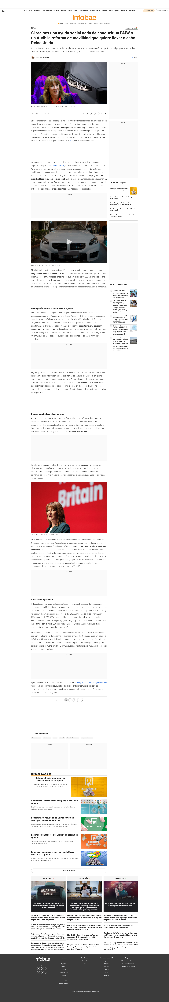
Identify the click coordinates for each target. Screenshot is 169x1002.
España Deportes (113, 11)
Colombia (56, 11)
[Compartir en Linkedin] (95, 113)
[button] (3, 11)
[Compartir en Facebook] (87, 113)
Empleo (85, 964)
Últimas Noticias (101, 11)
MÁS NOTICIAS (69, 871)
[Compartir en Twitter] (91, 113)
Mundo (92, 11)
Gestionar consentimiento (128, 966)
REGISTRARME (149, 10)
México (70, 11)
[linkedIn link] (46, 972)
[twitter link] (42, 968)
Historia (101, 23)
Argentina (37, 11)
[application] (69, 242)
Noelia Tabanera (43, 57)
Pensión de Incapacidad (70, 23)
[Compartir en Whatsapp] (83, 113)
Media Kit (106, 975)
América (64, 961)
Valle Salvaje (107, 23)
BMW (62, 738)
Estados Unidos (47, 11)
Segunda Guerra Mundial (85, 23)
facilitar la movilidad (55, 165)
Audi (71, 141)
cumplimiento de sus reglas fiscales (91, 682)
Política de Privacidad (128, 964)
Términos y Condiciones (127, 961)
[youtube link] (38, 972)
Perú (75, 11)
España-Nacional (72, 738)
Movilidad (47, 738)
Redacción (85, 961)
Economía (131, 11)
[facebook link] (38, 968)
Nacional (124, 11)
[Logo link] (84, 17)
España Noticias (87, 738)
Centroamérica (83, 11)
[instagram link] (46, 968)
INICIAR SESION (161, 10)
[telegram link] (42, 972)
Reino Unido (36, 738)
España (63, 11)
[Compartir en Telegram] (99, 113)
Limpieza (95, 23)
